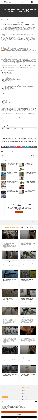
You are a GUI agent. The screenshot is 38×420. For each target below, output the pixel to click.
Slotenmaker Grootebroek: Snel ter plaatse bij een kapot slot (27, 240)
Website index (24, 399)
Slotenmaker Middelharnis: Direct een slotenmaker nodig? (9, 336)
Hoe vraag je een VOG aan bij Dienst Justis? (19, 131)
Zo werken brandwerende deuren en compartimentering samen (10, 240)
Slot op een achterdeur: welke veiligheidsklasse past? (26, 356)
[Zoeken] (32, 2)
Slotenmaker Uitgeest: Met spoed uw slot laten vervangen (10, 261)
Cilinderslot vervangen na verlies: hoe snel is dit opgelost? (28, 375)
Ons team (23, 390)
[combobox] (26, 2)
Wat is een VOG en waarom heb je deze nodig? (19, 128)
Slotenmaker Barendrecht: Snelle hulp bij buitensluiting (27, 280)
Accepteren (19, 411)
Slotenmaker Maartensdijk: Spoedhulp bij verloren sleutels (9, 299)
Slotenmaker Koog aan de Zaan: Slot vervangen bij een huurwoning (10, 356)
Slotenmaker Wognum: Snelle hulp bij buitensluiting (27, 336)
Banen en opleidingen (5, 19)
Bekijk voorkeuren (19, 417)
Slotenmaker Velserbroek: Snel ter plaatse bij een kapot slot (9, 317)
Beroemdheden (24, 396)
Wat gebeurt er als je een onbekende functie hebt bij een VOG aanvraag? (19, 141)
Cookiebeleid (18, 419)
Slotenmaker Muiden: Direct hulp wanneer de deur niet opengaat (27, 299)
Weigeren (19, 414)
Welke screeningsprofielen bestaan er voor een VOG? (19, 135)
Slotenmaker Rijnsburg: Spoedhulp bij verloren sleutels (9, 280)
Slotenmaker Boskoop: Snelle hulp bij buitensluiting (27, 261)
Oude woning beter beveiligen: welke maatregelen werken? (10, 375)
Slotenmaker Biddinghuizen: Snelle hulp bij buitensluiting (27, 317)
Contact (23, 393)
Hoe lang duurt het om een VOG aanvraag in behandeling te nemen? (19, 138)
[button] (36, 401)
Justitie (11, 110)
